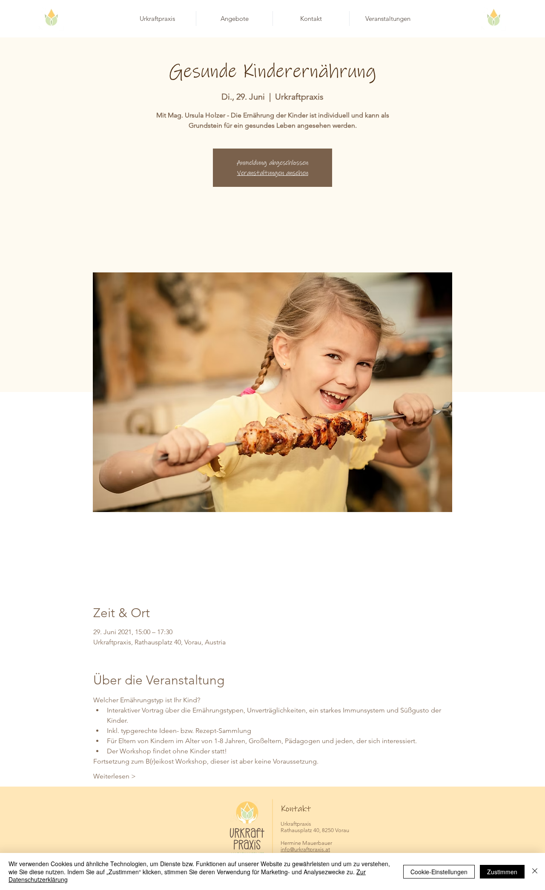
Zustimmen (502, 871)
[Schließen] (535, 871)
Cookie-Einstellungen (439, 871)
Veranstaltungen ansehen (272, 173)
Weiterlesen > (114, 776)
